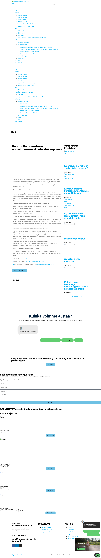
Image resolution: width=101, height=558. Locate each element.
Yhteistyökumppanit (23, 56)
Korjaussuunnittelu (23, 19)
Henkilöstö (20, 35)
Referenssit (18, 40)
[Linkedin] (17, 545)
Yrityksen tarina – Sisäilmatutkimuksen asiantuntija (32, 37)
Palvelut (17, 12)
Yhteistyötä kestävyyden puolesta (29, 51)
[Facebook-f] (13, 545)
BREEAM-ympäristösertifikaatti (26, 26)
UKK (16, 28)
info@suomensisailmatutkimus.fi (35, 261)
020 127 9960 (19, 535)
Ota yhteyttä (18, 62)
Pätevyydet (21, 58)
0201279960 (24, 258)
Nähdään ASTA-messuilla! (72, 260)
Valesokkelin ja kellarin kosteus (26, 24)
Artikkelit (17, 60)
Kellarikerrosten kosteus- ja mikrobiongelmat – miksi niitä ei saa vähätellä (76, 285)
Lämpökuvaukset (22, 21)
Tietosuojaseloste (26, 555)
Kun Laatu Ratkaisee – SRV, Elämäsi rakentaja (33, 54)
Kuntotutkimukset (23, 17)
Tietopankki (21, 31)
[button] (50, 67)
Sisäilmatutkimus (22, 15)
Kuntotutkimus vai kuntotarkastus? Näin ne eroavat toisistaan (76, 190)
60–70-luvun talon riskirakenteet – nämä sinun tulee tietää (74, 215)
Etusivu (17, 10)
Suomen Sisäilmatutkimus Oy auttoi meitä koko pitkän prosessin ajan (39, 49)
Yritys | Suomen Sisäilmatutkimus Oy (25, 33)
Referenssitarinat (22, 44)
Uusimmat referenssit (24, 42)
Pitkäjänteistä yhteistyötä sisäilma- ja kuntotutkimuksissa (36, 47)
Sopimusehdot (16, 555)
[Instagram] (20, 545)
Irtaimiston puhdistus (74, 238)
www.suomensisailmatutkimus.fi (46, 264)
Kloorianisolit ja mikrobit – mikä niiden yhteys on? (76, 167)
